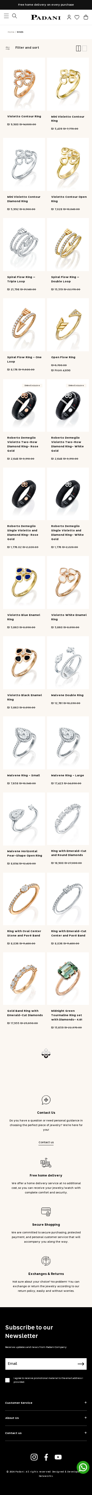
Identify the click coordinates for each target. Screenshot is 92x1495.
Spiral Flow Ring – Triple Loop (21, 279)
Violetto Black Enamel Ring (24, 697)
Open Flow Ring (63, 357)
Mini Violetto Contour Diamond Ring (23, 199)
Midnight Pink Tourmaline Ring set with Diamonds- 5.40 (67, 1099)
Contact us (46, 1467)
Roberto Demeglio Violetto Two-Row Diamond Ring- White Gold (67, 444)
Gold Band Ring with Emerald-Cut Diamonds (25, 1013)
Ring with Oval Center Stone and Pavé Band (24, 933)
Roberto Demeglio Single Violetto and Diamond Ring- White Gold (67, 533)
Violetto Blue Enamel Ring (23, 617)
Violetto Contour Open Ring (69, 199)
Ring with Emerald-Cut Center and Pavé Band (68, 933)
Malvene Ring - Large (67, 775)
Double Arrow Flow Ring (66, 1182)
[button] (85, 17)
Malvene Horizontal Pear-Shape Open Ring (24, 853)
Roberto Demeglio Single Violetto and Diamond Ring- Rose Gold (22, 533)
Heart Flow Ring (63, 1264)
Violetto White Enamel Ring (69, 617)
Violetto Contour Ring (24, 116)
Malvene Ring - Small (23, 775)
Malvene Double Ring (67, 695)
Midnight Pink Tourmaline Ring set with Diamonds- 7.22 (23, 1184)
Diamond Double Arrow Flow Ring (25, 1341)
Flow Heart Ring (19, 1264)
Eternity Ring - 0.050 (67, 1339)
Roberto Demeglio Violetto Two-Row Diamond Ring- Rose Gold (22, 444)
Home (11, 32)
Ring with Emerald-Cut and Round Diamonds (68, 853)
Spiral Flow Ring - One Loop (24, 359)
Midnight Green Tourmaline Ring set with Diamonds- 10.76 (23, 1100)
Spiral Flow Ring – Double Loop (65, 279)
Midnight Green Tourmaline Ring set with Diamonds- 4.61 (66, 1015)
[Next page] (46, 1378)
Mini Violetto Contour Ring (67, 118)
